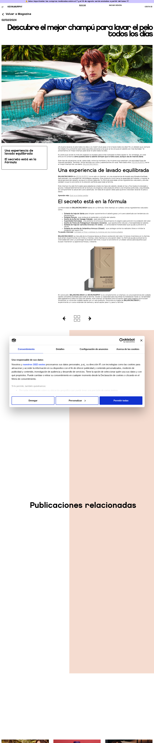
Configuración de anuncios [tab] (94, 349)
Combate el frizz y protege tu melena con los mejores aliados (98, 232)
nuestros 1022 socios (34, 364)
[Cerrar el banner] (141, 340)
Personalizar (75, 400)
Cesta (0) (148, 7)
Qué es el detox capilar (79, 195)
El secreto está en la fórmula (20, 161)
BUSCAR (82, 5)
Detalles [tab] (60, 349)
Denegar (33, 400)
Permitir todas (121, 400)
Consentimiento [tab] (26, 349)
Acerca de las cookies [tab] (127, 349)
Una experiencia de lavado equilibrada (19, 152)
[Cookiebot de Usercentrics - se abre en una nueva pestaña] (121, 340)
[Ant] (62, 318)
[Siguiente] (91, 318)
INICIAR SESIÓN (115, 5)
